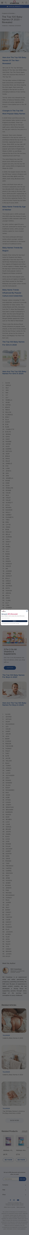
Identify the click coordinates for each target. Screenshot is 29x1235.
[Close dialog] (27, 611)
